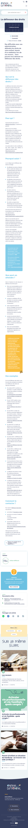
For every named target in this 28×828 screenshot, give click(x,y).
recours (14, 634)
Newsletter (15, 806)
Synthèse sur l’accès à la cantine (14, 478)
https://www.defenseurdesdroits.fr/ (13, 112)
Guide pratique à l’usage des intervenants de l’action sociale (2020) (14, 604)
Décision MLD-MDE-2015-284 (14, 490)
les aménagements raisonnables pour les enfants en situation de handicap (14, 396)
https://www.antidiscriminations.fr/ (19, 267)
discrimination (10, 630)
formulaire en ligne (17, 512)
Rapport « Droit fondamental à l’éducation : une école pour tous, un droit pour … (13, 599)
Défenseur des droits (10, 124)
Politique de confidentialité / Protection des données (14, 820)
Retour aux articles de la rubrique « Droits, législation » (14, 543)
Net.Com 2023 (14, 825)
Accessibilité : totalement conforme (14, 816)
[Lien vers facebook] (26, 1)
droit (19, 630)
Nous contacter (14, 586)
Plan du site (14, 821)
